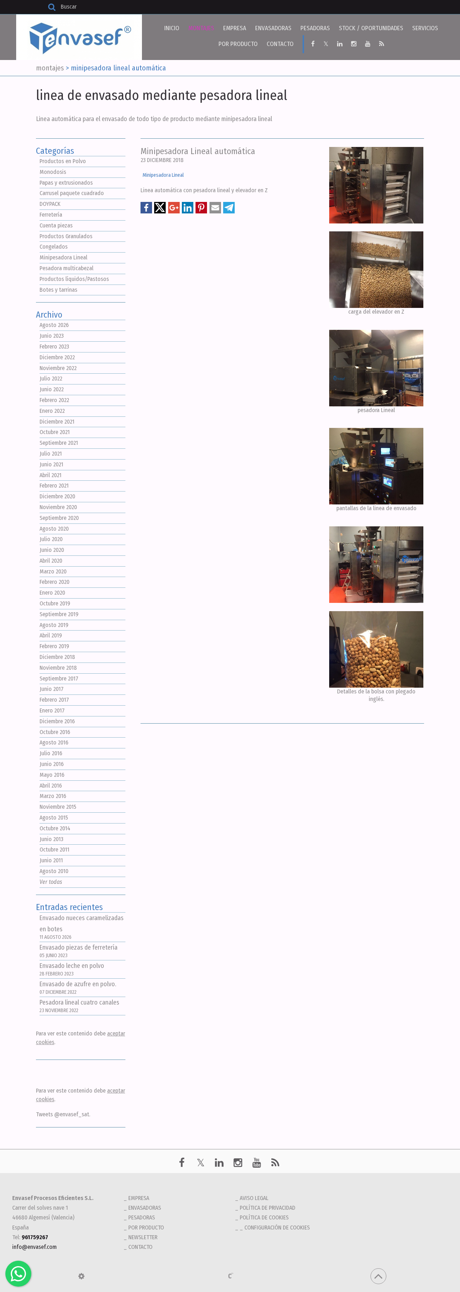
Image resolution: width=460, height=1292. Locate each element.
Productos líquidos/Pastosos (74, 279)
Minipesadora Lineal (63, 257)
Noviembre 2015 (58, 806)
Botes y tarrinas (58, 289)
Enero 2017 (52, 710)
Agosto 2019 (54, 625)
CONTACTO (280, 44)
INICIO (171, 28)
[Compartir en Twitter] (160, 207)
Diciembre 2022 (57, 357)
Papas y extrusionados (66, 182)
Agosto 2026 (54, 325)
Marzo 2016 (53, 796)
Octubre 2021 (55, 432)
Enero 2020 (52, 592)
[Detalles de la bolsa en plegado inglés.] (376, 649)
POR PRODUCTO (238, 44)
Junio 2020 (52, 549)
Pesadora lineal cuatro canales (79, 1006)
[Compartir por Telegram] (229, 207)
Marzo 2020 (53, 571)
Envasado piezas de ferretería (79, 951)
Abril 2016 (51, 785)
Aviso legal (254, 1198)
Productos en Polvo (63, 161)
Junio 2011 (51, 860)
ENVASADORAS (273, 28)
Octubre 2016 (55, 732)
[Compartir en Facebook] (146, 207)
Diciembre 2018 (57, 657)
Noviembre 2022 (58, 368)
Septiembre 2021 (59, 442)
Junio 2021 (51, 464)
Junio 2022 (52, 389)
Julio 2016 (51, 753)
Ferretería (51, 214)
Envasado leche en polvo (72, 969)
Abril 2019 (51, 635)
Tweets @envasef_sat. (63, 1114)
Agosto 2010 (54, 871)
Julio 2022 (51, 378)
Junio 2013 (51, 839)
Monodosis (53, 172)
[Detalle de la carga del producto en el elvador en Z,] (376, 269)
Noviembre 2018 (58, 667)
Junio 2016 (52, 764)
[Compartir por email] (215, 207)
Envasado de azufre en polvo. (78, 987)
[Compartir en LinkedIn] (187, 207)
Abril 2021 (50, 475)
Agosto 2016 (54, 742)
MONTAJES (201, 28)
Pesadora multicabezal (66, 268)
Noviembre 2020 (58, 507)
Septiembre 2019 (59, 614)
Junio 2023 (52, 335)
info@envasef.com (34, 1246)
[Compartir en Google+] (174, 207)
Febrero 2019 (54, 646)
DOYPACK (50, 203)
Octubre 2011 (54, 849)
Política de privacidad (267, 1207)
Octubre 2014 (55, 828)
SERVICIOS (425, 28)
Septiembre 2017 (59, 678)
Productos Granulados (66, 236)
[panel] (81, 1276)
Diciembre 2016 (57, 721)
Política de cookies (264, 1217)
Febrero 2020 (54, 581)
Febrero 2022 (54, 400)
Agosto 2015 (54, 817)
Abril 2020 (51, 560)
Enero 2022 (52, 410)
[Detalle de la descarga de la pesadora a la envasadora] (376, 368)
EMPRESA (234, 28)
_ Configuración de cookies (275, 1227)
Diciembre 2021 (57, 421)
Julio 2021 (51, 453)
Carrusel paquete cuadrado (72, 193)
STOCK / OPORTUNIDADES (371, 28)
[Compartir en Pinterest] (201, 207)
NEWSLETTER (142, 1237)
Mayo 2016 (52, 774)
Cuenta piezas (56, 225)
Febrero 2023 (54, 346)
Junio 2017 (52, 689)
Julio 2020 (51, 539)
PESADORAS (315, 28)
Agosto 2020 (54, 528)
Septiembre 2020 (59, 518)
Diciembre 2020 (57, 496)
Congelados (54, 246)
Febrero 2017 (54, 699)
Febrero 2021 (54, 485)
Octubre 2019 (55, 603)
